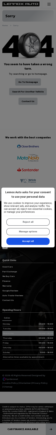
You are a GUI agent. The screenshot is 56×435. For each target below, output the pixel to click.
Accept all (28, 241)
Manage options (28, 231)
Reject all (28, 222)
